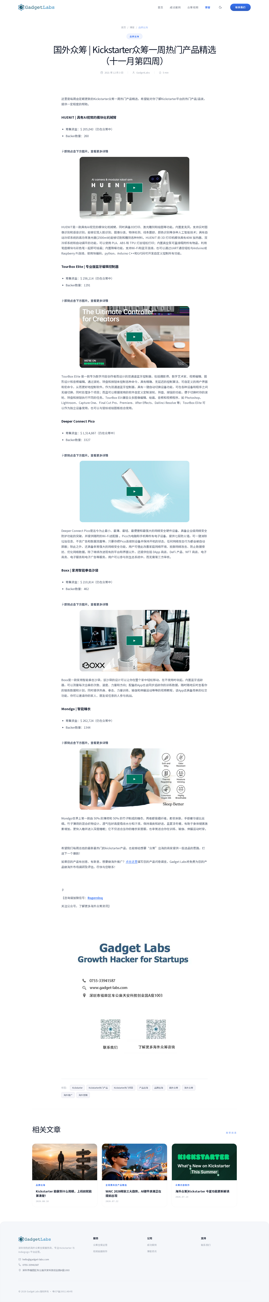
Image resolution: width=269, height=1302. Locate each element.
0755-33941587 (31, 1265)
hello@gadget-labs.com (36, 1259)
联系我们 (205, 1245)
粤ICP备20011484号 (62, 1291)
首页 (160, 7)
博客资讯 (152, 1251)
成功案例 (175, 7)
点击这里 (131, 861)
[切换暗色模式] (220, 7)
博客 (207, 7)
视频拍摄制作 (100, 1251)
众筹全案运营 (100, 1245)
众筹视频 (192, 7)
